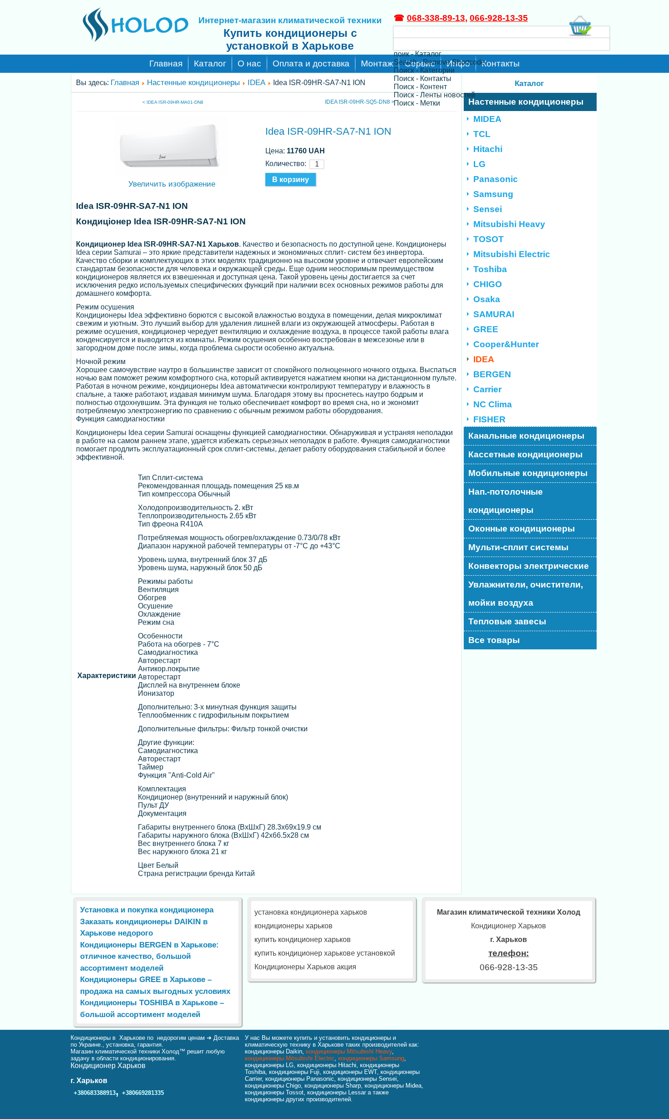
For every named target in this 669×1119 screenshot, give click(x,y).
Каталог (210, 63)
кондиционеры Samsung (371, 1058)
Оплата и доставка (311, 63)
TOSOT (488, 239)
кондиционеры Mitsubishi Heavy (349, 1051)
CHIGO (487, 284)
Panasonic (495, 179)
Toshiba (490, 269)
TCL (482, 134)
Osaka (486, 299)
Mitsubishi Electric (511, 254)
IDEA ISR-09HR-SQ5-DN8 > (360, 102)
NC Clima (492, 404)
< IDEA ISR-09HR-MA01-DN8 (172, 102)
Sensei (487, 209)
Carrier (487, 389)
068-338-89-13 (436, 18)
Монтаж (377, 63)
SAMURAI (493, 314)
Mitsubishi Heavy (509, 224)
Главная (165, 63)
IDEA (256, 82)
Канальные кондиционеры (526, 436)
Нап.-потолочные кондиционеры (505, 501)
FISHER (489, 419)
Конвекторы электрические (528, 566)
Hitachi (487, 149)
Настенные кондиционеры (193, 82)
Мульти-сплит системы (518, 547)
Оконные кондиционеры (521, 528)
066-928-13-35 (499, 18)
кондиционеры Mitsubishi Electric (289, 1058)
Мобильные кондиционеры (528, 473)
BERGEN (492, 374)
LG (479, 164)
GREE (485, 329)
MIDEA (487, 119)
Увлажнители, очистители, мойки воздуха (525, 594)
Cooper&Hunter (506, 344)
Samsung (493, 194)
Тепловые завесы (507, 621)
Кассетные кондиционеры (525, 454)
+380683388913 (95, 1092)
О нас (249, 63)
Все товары (494, 640)
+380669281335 (143, 1092)
